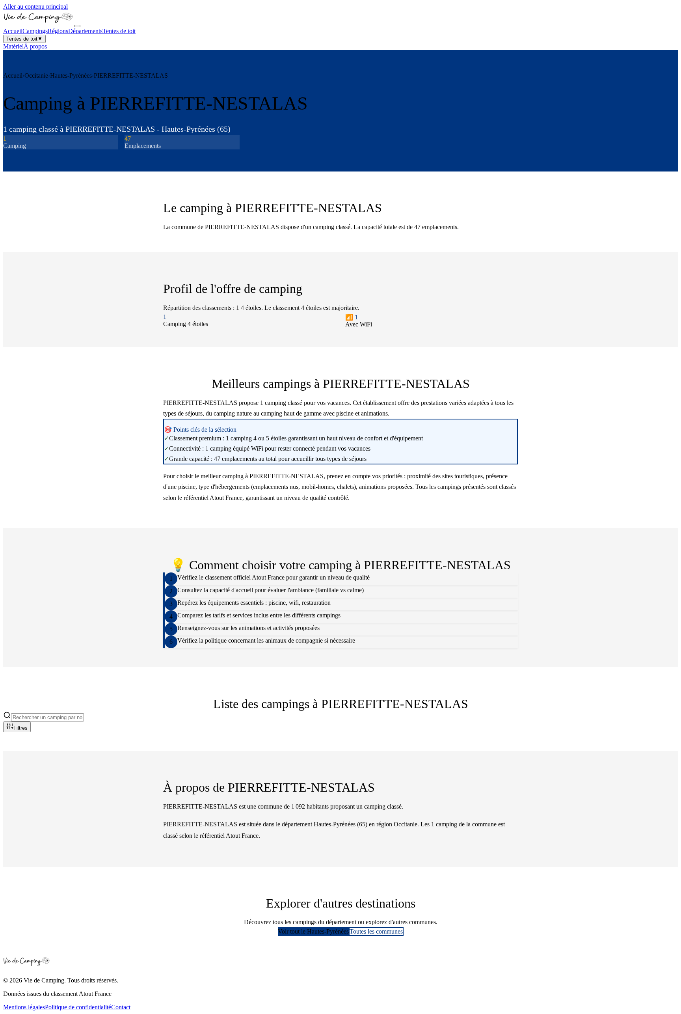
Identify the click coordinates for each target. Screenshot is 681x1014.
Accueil (12, 31)
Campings (35, 31)
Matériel (13, 46)
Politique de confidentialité (78, 1007)
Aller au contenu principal (35, 6)
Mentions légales (24, 1007)
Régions (58, 31)
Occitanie (36, 75)
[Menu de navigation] (77, 26)
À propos (35, 46)
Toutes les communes (376, 931)
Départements (85, 31)
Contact (120, 1007)
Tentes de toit (119, 31)
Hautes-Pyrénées (71, 75)
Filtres (20, 728)
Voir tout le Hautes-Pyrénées (313, 931)
